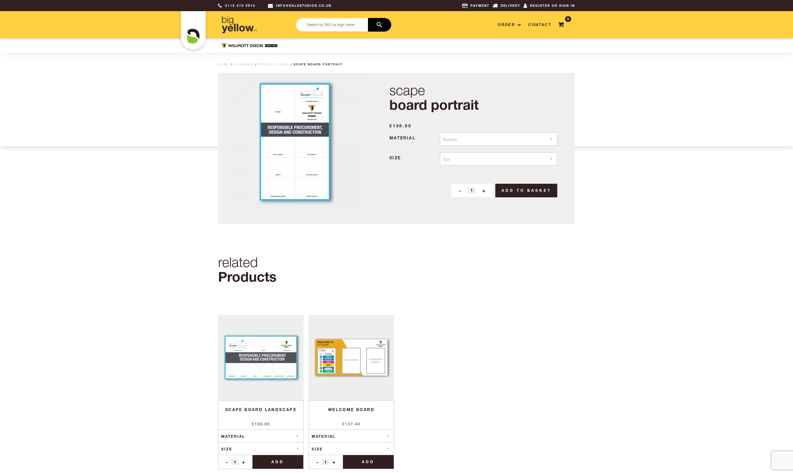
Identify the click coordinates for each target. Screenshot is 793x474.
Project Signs (273, 64)
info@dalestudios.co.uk (304, 5)
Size (395, 157)
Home (223, 64)
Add (277, 461)
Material (402, 137)
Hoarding (244, 64)
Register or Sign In (552, 5)
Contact (539, 24)
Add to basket (526, 190)
